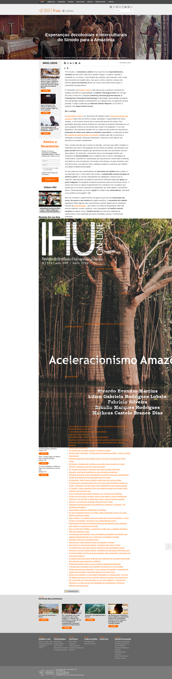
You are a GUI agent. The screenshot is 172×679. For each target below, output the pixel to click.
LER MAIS (46, 90)
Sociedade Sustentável (60, 650)
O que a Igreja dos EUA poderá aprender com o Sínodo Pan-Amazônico (95, 494)
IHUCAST (72, 650)
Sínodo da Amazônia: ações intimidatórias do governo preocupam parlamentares (99, 475)
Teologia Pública (58, 643)
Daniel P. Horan (85, 90)
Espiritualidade (100, 1)
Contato (111, 1)
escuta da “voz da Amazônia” (107, 268)
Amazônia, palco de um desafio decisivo (84, 540)
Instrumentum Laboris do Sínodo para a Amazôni (87, 510)
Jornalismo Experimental (76, 648)
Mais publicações (89, 641)
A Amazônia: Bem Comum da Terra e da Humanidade (88, 437)
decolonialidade (80, 206)
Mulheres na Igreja (120, 658)
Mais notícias (73, 641)
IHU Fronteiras (58, 645)
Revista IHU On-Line (90, 643)
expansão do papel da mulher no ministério (83, 135)
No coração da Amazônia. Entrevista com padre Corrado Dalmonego (94, 469)
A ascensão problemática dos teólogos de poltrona (87, 432)
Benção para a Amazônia (78, 448)
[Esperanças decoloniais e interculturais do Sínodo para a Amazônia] (79, 63)
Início (42, 1)
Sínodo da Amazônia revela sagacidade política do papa (89, 478)
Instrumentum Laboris (75, 116)
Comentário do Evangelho (122, 641)
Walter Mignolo (119, 232)
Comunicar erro (71, 591)
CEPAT (41, 648)
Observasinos (58, 641)
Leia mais (43, 453)
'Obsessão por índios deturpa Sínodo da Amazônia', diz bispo (91, 542)
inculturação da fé (71, 376)
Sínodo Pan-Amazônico (122, 656)
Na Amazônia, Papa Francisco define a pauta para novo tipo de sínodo (95, 480)
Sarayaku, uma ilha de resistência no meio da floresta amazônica (93, 472)
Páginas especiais (74, 645)
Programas (61, 1)
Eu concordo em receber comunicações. (50, 169)
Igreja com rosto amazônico (79, 434)
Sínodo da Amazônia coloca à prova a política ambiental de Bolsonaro (95, 564)
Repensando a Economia (61, 648)
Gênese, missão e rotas (46, 641)
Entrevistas (72, 643)
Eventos (89, 1)
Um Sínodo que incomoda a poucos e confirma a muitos (89, 451)
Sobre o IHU (51, 1)
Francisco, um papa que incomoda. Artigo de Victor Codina (91, 502)
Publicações (80, 1)
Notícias (70, 1)
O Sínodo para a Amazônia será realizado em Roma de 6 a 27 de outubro (96, 567)
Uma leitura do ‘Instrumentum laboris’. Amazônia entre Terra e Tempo (94, 545)
